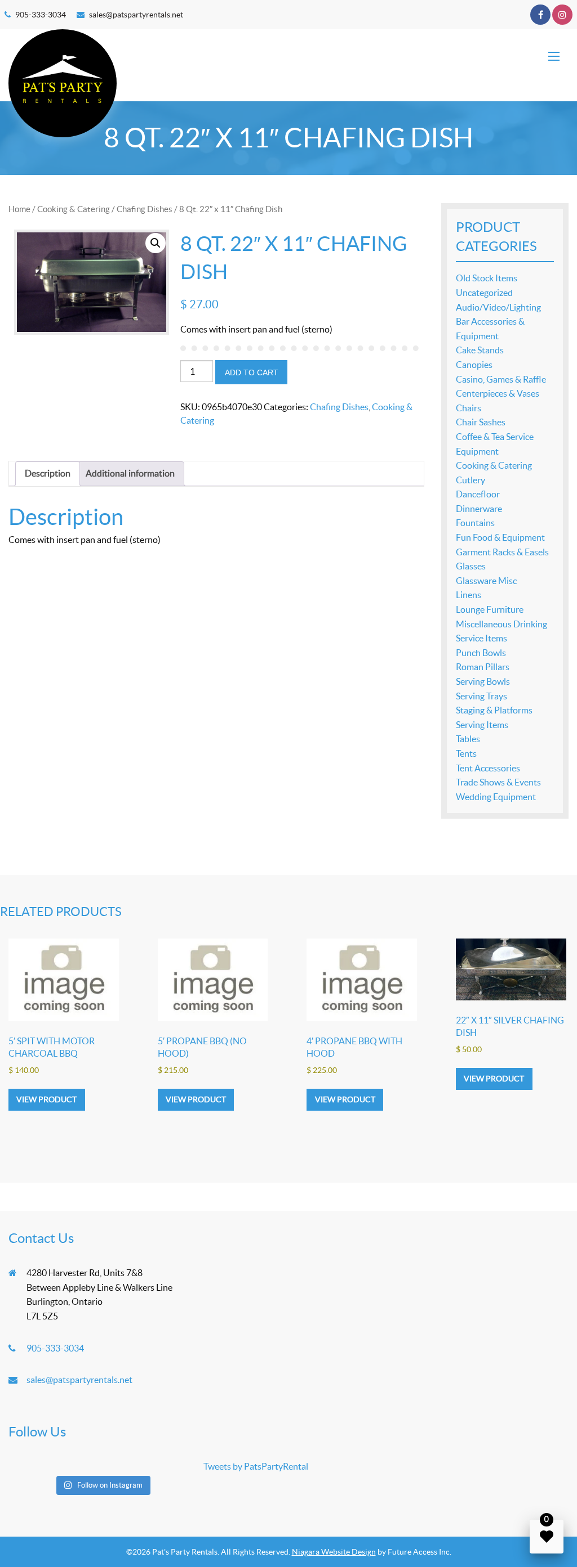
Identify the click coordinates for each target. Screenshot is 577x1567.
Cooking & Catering (73, 209)
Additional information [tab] (130, 473)
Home (19, 209)
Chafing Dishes (144, 209)
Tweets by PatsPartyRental (255, 1466)
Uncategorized (484, 293)
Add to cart (251, 372)
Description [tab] (47, 473)
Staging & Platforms (494, 710)
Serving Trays (481, 696)
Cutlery (470, 480)
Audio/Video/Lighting (498, 307)
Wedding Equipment (496, 797)
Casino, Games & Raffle (501, 379)
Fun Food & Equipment (500, 537)
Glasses (471, 566)
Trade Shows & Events (498, 782)
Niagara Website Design (334, 1551)
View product (46, 1099)
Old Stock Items (486, 278)
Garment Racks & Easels (502, 552)
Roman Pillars (482, 667)
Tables (468, 739)
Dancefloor (478, 494)
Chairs (468, 408)
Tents (466, 753)
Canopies (474, 365)
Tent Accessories (488, 768)
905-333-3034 (40, 14)
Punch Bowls (481, 653)
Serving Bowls (483, 681)
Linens (468, 595)
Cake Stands (480, 350)
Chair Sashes (480, 422)
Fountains (475, 523)
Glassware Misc (486, 581)
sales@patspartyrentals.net (136, 14)
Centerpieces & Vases (497, 393)
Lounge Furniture (489, 609)
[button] (155, 243)
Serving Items (482, 725)
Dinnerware (479, 509)
